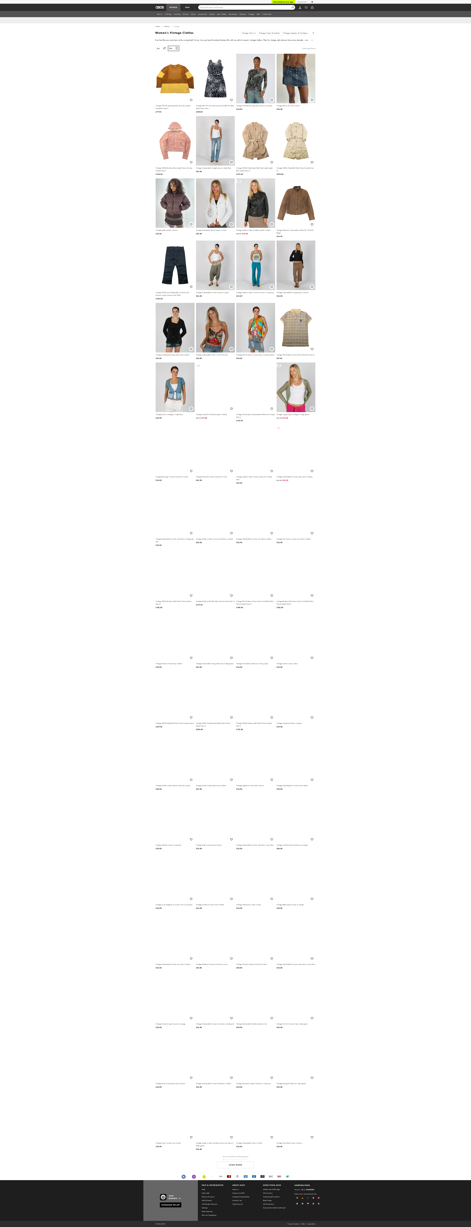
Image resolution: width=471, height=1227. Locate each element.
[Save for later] (191, 100)
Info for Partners (268, 1204)
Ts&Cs (303, 1224)
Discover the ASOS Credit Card (274, 1208)
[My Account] (300, 7)
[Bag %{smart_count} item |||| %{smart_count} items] (312, 7)
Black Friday (267, 1200)
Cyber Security (237, 1204)
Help (203, 1189)
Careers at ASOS (238, 1193)
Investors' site (237, 1200)
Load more (235, 1165)
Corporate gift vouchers (271, 1197)
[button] (297, 1198)
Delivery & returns (208, 1197)
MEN (187, 7)
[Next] (313, 33)
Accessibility (311, 1224)
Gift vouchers (268, 1193)
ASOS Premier (207, 1200)
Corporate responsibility (240, 1197)
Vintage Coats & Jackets (269, 33)
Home (158, 26)
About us (235, 1189)
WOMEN (173, 7)
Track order (206, 1193)
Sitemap (205, 1208)
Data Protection (207, 1211)
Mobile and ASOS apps (271, 1189)
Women (167, 26)
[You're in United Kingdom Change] (312, 2)
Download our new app (283, 2)
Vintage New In (249, 33)
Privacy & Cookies (293, 1224)
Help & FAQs (302, 2)
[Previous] (238, 33)
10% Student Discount (209, 1204)
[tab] (160, 14)
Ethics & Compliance (209, 1215)
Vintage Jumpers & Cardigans (296, 33)
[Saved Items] (306, 7)
